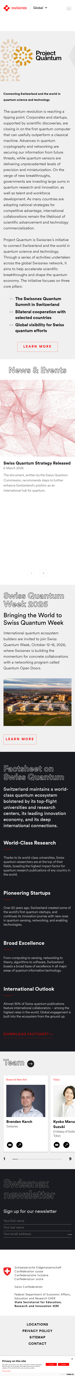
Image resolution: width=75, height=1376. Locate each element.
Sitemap (37, 1337)
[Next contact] (30, 1064)
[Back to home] (15, 8)
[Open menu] (68, 8)
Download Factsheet (26, 1034)
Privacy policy (6, 1371)
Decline (63, 1364)
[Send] (70, 1235)
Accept (51, 1364)
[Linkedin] (19, 1144)
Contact (38, 1344)
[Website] (66, 1144)
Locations (37, 1324)
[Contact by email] (9, 1144)
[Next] (43, 573)
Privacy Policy (37, 1331)
